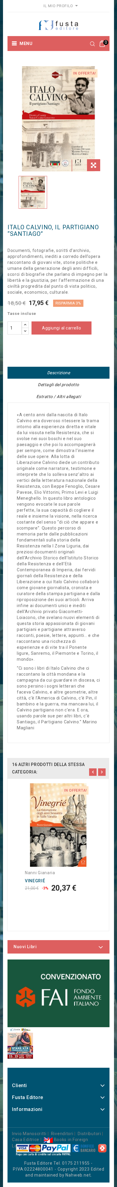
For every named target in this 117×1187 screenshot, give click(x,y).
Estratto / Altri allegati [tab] (58, 396)
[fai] (59, 993)
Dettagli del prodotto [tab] (58, 384)
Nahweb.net (78, 1175)
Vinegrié (35, 880)
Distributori (89, 1133)
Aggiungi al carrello (61, 328)
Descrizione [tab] (58, 372)
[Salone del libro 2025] (20, 1043)
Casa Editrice (25, 1139)
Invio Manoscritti (29, 1133)
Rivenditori (62, 1133)
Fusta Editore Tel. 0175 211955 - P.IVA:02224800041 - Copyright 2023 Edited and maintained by (58, 1169)
